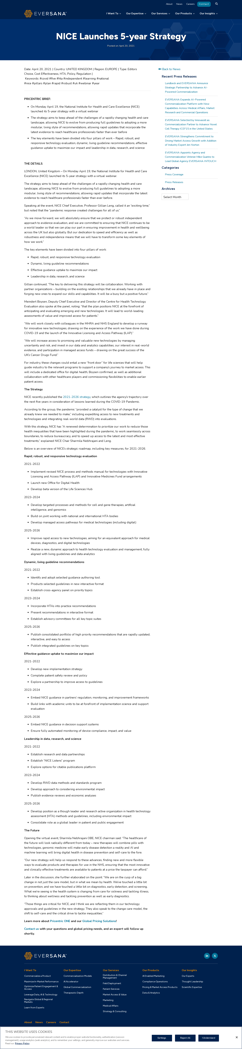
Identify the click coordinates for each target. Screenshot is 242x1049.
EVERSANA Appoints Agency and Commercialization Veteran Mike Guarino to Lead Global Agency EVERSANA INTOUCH (190, 157)
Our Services (159, 13)
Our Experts (188, 976)
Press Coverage (174, 174)
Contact (204, 4)
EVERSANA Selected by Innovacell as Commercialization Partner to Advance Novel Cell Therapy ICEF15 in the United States (191, 124)
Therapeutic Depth (73, 993)
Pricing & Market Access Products (159, 987)
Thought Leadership (192, 981)
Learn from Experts (34, 1007)
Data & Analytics (151, 993)
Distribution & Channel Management (115, 976)
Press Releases (174, 182)
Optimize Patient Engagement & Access (41, 987)
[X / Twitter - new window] (215, 956)
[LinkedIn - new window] (207, 956)
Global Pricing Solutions (99, 921)
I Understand (208, 1037)
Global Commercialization (77, 987)
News (179, 4)
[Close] (236, 1037)
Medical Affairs (110, 1006)
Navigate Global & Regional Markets (38, 1000)
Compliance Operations (155, 981)
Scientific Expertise (192, 987)
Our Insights (207, 13)
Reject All (185, 1037)
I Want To (112, 13)
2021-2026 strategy (76, 397)
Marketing (108, 1000)
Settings (162, 1037)
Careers (190, 4)
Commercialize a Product (37, 976)
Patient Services (111, 989)
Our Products (183, 13)
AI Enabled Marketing (153, 976)
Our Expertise (135, 13)
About (169, 4)
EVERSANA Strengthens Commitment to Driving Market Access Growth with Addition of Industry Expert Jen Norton (190, 141)
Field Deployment (112, 983)
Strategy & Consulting (114, 1011)
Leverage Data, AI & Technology (40, 994)
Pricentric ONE (60, 921)
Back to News (170, 69)
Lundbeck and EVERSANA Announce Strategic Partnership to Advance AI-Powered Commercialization (186, 87)
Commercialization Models (78, 976)
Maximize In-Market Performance (41, 981)
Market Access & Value (114, 994)
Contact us (31, 929)
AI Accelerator (71, 981)
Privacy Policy (22, 1043)
